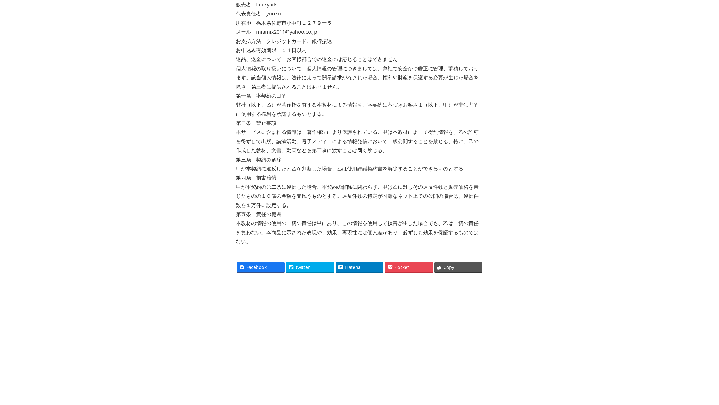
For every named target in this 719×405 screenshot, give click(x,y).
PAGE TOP (699, 386)
